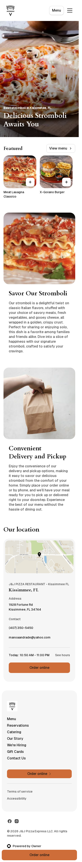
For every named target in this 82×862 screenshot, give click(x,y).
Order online (39, 667)
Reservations (18, 725)
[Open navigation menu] (69, 10)
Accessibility (16, 798)
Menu (56, 10)
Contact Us (16, 758)
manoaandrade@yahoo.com (30, 638)
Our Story (15, 738)
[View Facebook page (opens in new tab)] (9, 821)
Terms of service (20, 791)
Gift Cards (15, 751)
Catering (14, 732)
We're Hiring (16, 745)
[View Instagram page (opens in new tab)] (16, 821)
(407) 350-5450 (21, 629)
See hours (62, 655)
